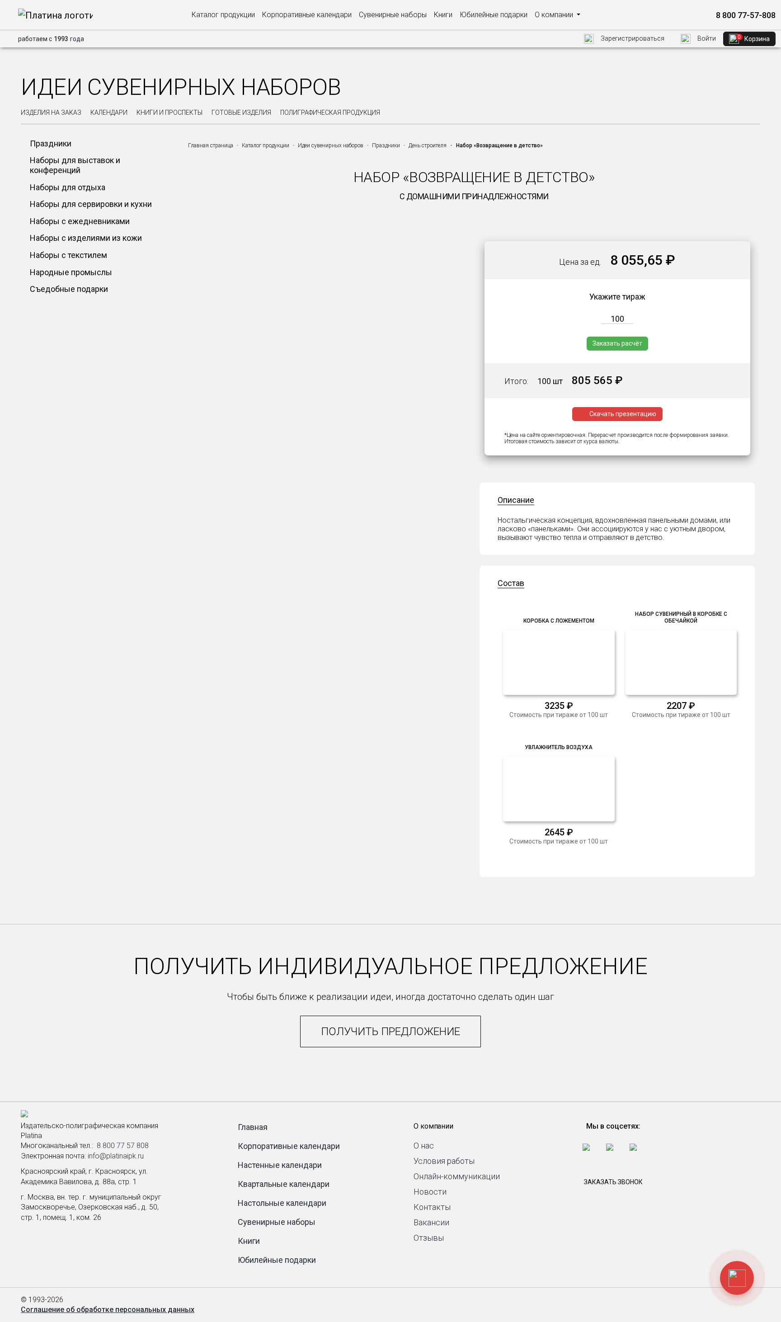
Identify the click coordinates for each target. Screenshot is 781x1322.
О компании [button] (555, 14)
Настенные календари (280, 1165)
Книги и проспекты (169, 112)
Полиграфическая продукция (330, 112)
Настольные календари (282, 1203)
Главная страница (210, 145)
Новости (430, 1191)
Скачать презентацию (622, 413)
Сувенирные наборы (393, 14)
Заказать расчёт (617, 343)
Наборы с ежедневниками (80, 221)
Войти (706, 38)
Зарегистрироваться (631, 38)
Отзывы (429, 1237)
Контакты (432, 1207)
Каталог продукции (223, 14)
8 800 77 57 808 (123, 1145)
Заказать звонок (613, 1182)
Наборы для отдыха (67, 187)
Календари (108, 112)
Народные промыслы (71, 272)
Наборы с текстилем (68, 255)
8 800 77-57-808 (745, 15)
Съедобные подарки (69, 289)
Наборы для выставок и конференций (75, 165)
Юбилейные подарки (493, 14)
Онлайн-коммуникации (457, 1176)
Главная (253, 1127)
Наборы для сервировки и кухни (91, 204)
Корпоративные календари (307, 14)
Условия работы (444, 1161)
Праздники (50, 143)
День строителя (428, 145)
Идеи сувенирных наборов (330, 145)
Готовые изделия (241, 112)
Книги (443, 14)
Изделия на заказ (51, 112)
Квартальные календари (283, 1184)
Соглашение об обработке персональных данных (107, 1309)
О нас (424, 1145)
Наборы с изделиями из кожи (86, 238)
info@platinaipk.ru (116, 1156)
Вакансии (431, 1222)
